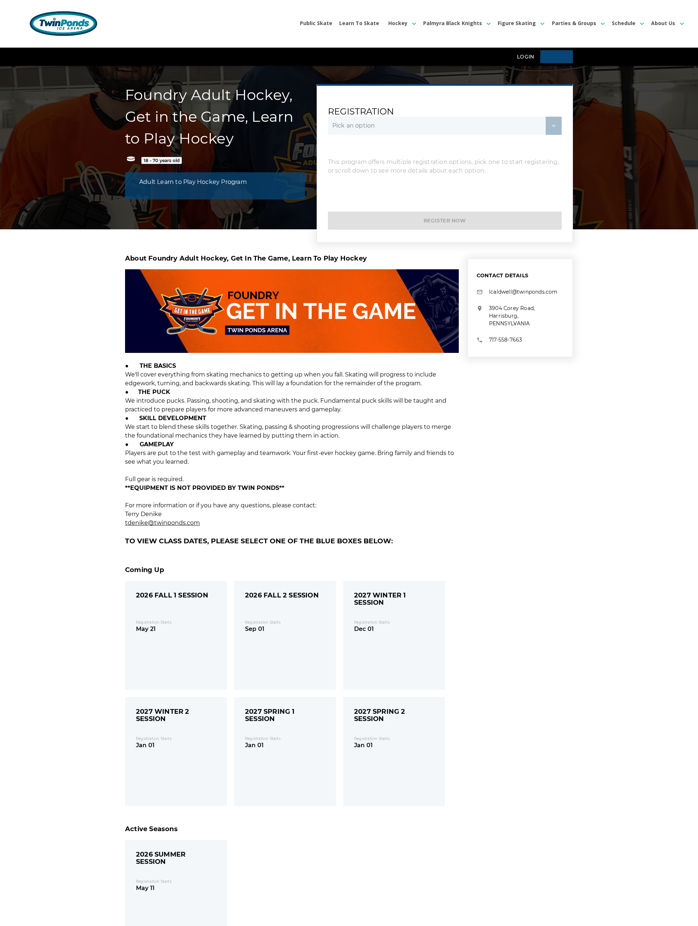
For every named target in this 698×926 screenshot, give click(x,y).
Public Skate (316, 24)
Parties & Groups (574, 24)
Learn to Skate (359, 24)
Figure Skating (517, 24)
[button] (398, 24)
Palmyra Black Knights (452, 24)
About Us (663, 24)
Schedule (623, 24)
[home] (63, 24)
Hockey (398, 24)
